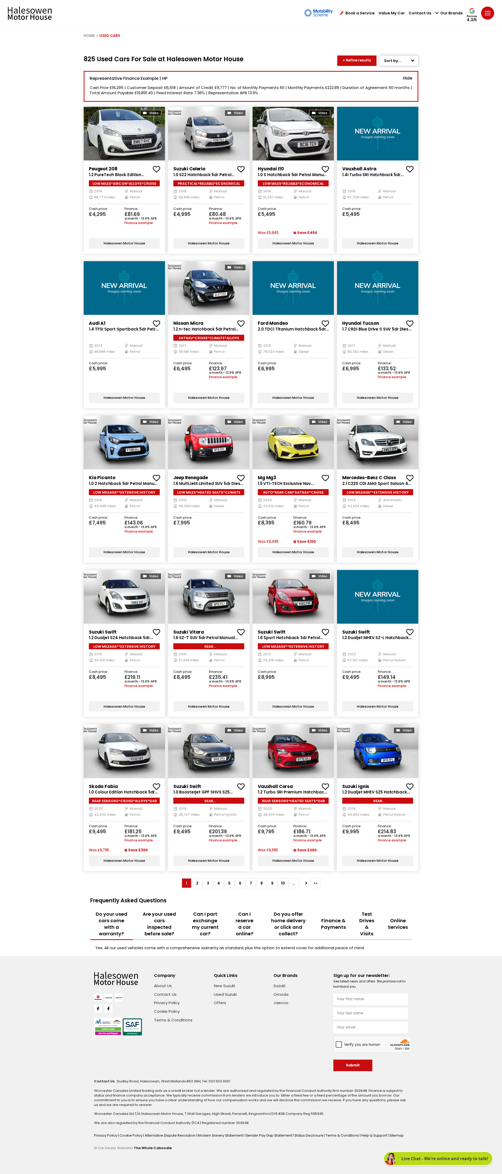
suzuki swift (103, 632)
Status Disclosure (309, 1135)
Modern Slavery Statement (221, 1135)
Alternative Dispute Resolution (170, 1135)
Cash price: (98, 209)
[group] (124, 133)
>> (315, 883)
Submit (353, 1065)
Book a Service (360, 13)
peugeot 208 (103, 169)
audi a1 (97, 323)
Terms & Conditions (173, 1020)
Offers (220, 1002)
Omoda (280, 994)
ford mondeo (273, 323)
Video (153, 113)
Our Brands (451, 13)
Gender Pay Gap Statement (269, 1135)
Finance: (131, 209)
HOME (89, 35)
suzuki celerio (189, 169)
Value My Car (392, 13)
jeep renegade (190, 477)
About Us (163, 985)
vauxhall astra (359, 169)
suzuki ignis (355, 786)
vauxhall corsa (275, 786)
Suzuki (279, 985)
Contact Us (420, 13)
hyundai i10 (271, 169)
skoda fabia (103, 786)
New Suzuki (224, 985)
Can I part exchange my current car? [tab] (205, 924)
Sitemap (396, 1135)
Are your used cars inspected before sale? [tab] (159, 924)
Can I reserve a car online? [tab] (244, 924)
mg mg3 (267, 477)
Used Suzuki (225, 994)
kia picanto (102, 477)
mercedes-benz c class (369, 477)
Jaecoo (280, 1002)
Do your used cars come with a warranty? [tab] (111, 924)
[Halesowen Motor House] (30, 13)
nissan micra (188, 323)
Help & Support (374, 1135)
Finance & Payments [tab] (333, 923)
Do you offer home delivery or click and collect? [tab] (288, 924)
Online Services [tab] (398, 923)
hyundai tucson (360, 323)
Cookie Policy (167, 1011)
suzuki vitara (188, 632)
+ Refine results (357, 60)
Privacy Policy (167, 1002)
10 (283, 883)
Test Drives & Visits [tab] (366, 924)
